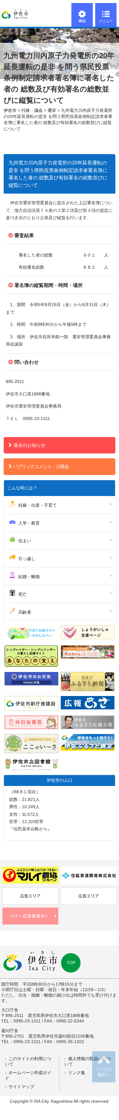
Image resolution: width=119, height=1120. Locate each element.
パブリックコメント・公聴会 (41, 466)
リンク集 (76, 1072)
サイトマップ (21, 1086)
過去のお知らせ (29, 445)
